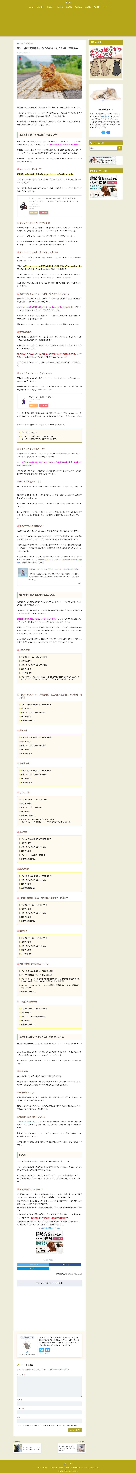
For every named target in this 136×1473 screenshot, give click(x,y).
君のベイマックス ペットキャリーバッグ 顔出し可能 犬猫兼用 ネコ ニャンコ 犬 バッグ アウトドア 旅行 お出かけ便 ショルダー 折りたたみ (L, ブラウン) (54, 201)
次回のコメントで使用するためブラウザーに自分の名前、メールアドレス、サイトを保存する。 (49, 1425)
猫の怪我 (69, 7)
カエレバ (37, 206)
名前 (19, 1400)
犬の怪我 (96, 7)
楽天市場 (44, 212)
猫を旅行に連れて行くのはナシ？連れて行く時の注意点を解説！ (54, 569)
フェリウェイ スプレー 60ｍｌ (41, 397)
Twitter (41, 1353)
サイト (19, 1417)
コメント (21, 1375)
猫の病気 (60, 7)
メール (20, 1409)
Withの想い (40, 7)
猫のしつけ (78, 1274)
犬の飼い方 (78, 7)
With (68, 2)
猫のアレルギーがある (26, 1122)
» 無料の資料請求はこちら (49, 1228)
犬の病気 (88, 7)
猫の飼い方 (50, 7)
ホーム (31, 7)
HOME (69, 1463)
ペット (105, 7)
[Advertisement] (68, 23)
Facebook (47, 1353)
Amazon (34, 212)
